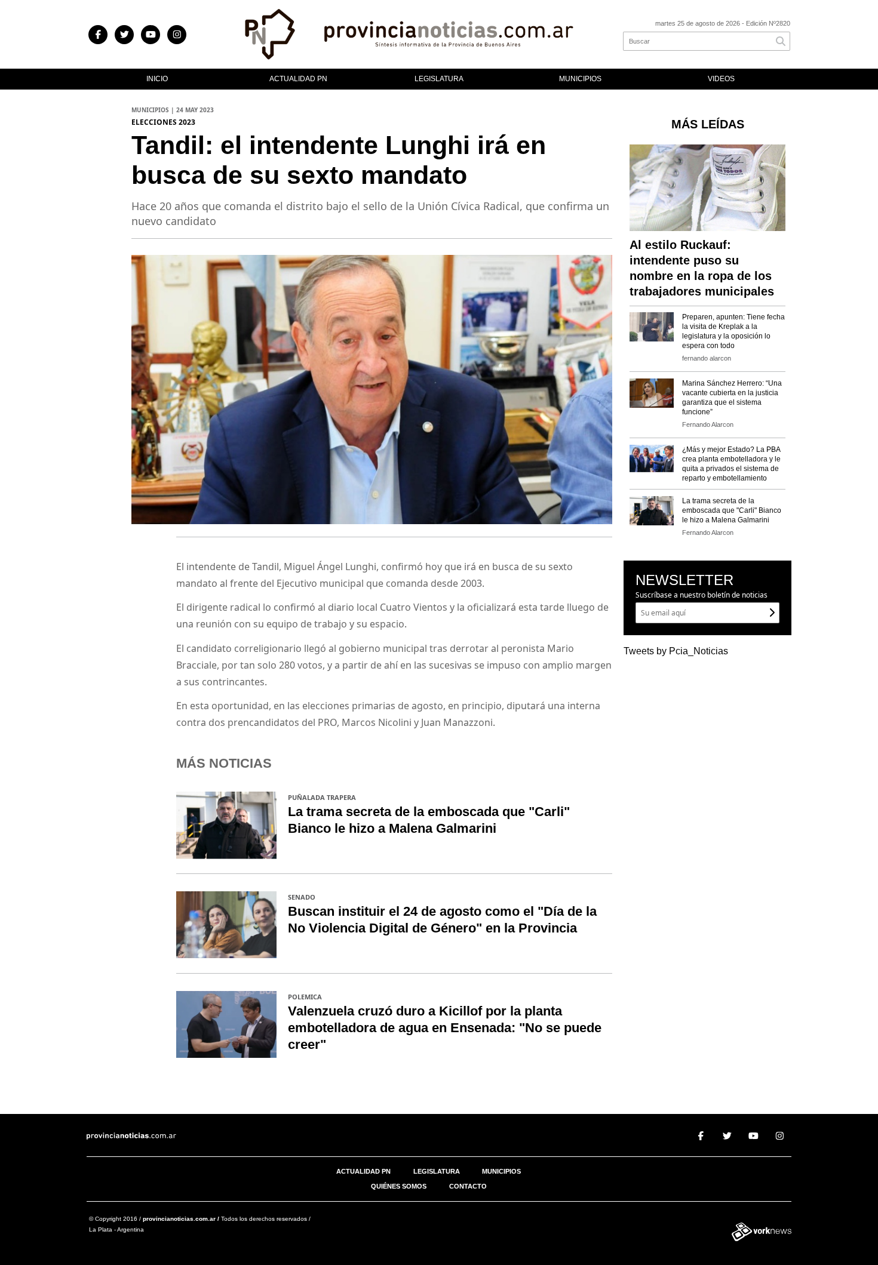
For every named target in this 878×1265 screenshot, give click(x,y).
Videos (721, 79)
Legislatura (439, 79)
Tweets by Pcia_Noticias (676, 651)
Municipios (580, 79)
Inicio (157, 79)
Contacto (468, 1186)
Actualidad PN (298, 79)
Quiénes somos (398, 1186)
